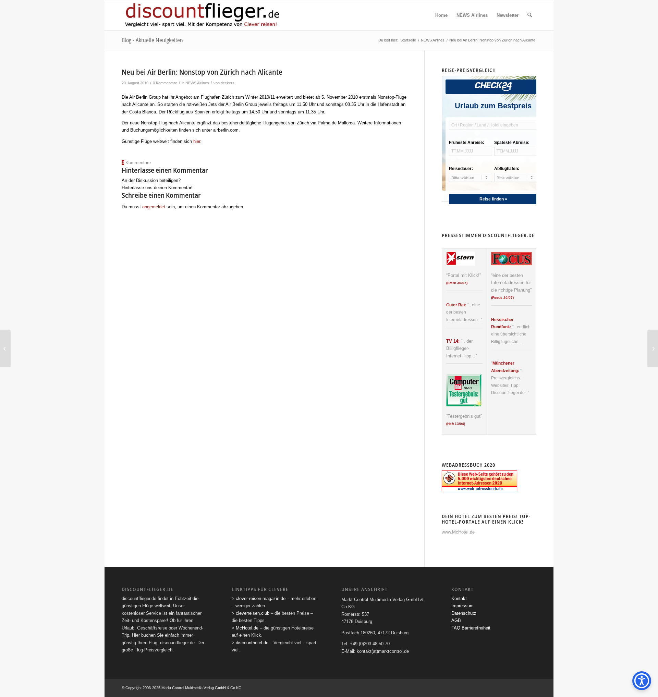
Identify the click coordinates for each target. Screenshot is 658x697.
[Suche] (529, 15)
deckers (227, 83)
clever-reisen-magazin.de (260, 598)
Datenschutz (463, 613)
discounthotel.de (252, 642)
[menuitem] (441, 15)
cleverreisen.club (252, 613)
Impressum (462, 605)
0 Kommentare (165, 83)
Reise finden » (493, 199)
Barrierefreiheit (476, 628)
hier (196, 141)
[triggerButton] (641, 680)
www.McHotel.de (458, 532)
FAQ (455, 628)
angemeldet (153, 206)
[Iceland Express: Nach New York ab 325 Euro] (5, 348)
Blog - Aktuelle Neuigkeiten (152, 40)
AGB (456, 620)
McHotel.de (247, 628)
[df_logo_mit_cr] (203, 15)
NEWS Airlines (197, 83)
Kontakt (459, 598)
